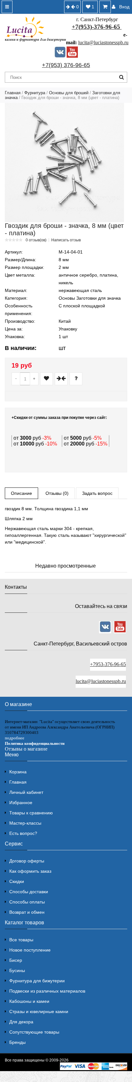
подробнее (14, 738)
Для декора (21, 1021)
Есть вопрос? (23, 833)
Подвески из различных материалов (47, 991)
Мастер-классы (25, 823)
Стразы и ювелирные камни (38, 1011)
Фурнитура (34, 92)
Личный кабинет (26, 792)
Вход (124, 6)
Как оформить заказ (30, 871)
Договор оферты (26, 860)
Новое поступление (30, 950)
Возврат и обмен (27, 912)
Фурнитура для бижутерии (37, 980)
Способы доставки (28, 891)
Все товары (21, 939)
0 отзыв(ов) (36, 240)
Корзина (18, 771)
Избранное (20, 802)
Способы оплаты (27, 901)
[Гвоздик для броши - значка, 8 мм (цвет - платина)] (64, 162)
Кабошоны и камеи (29, 1001)
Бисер (15, 960)
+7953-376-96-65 (108, 664)
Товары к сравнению (31, 812)
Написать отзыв (66, 240)
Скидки (16, 881)
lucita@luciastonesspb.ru (103, 42)
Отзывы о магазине (26, 749)
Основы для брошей (68, 92)
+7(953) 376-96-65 (66, 65)
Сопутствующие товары (34, 1032)
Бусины (17, 970)
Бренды (17, 1042)
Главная (13, 92)
